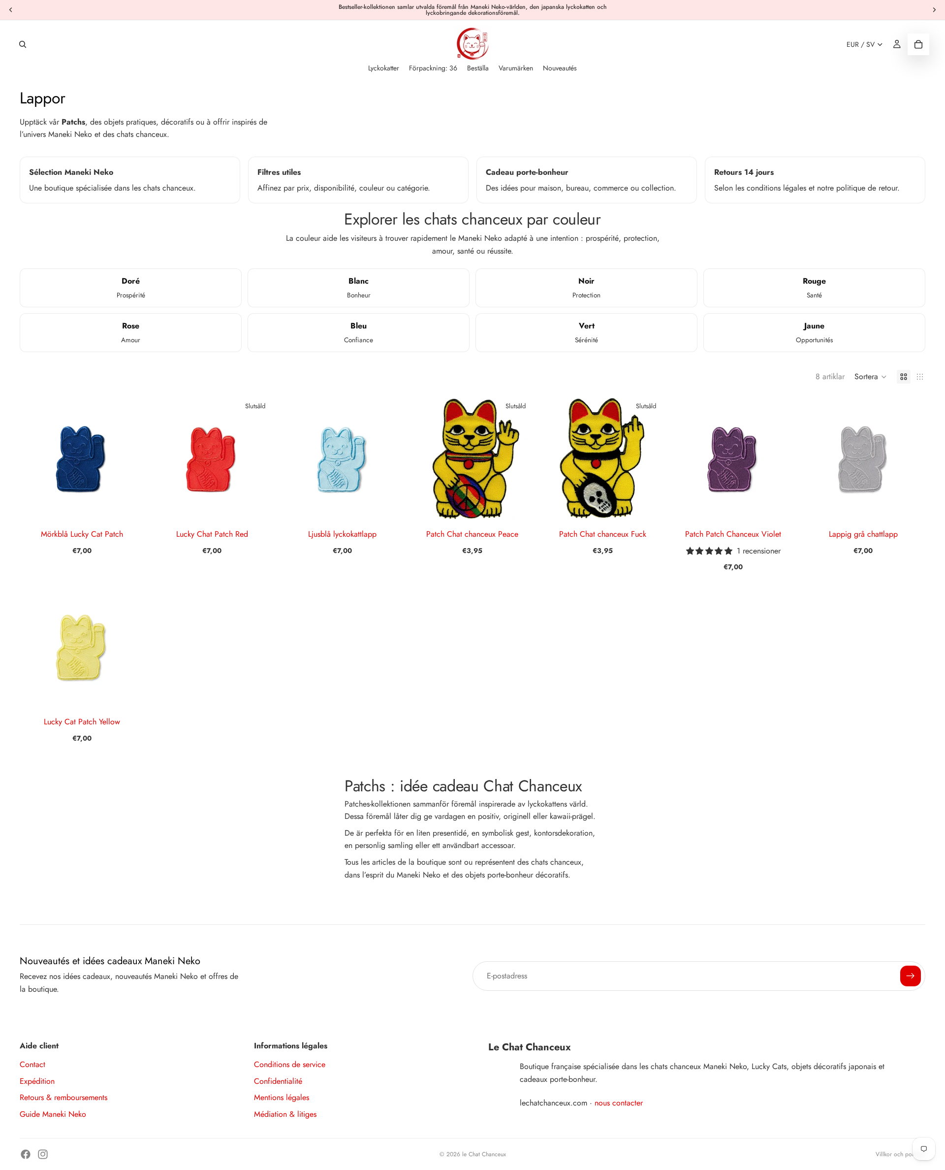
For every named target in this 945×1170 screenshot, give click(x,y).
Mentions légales (281, 1097)
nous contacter (619, 1102)
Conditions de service (289, 1064)
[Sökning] (22, 44)
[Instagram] (43, 1154)
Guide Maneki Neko (53, 1114)
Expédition (37, 1081)
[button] (870, 377)
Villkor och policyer (900, 1154)
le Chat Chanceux (484, 1154)
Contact (32, 1064)
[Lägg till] (129, 505)
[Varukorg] (918, 44)
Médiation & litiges (285, 1114)
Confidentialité (278, 1081)
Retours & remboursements (63, 1097)
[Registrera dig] (910, 976)
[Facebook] (26, 1154)
